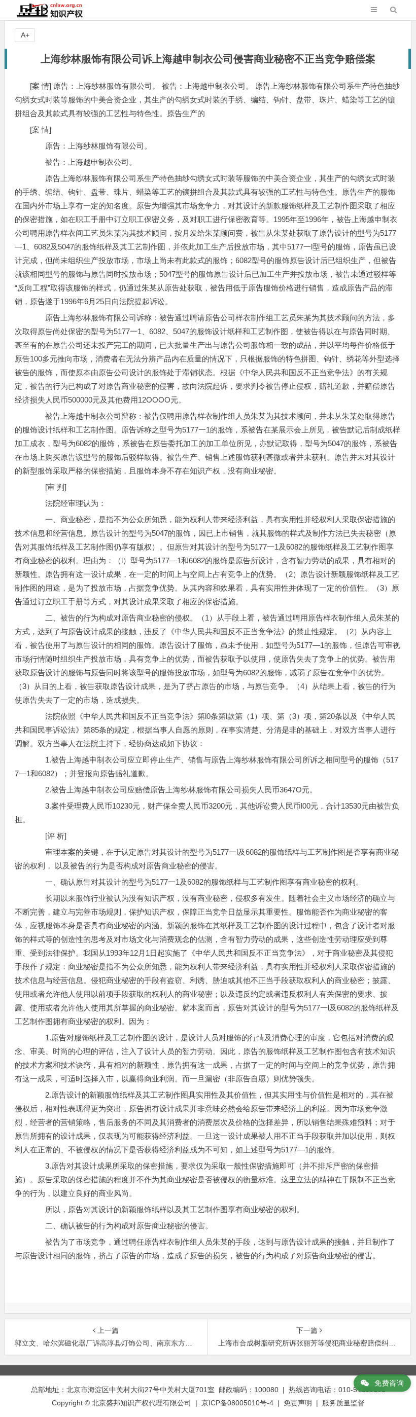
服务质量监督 (343, 1403)
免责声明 (298, 1403)
